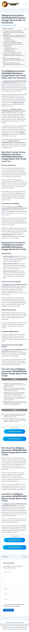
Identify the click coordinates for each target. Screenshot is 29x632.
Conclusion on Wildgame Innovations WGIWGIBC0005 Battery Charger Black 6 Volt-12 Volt (14, 64)
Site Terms (12, 625)
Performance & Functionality (11, 48)
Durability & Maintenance (11, 51)
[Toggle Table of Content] (24, 29)
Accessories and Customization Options (13, 52)
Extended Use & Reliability (10, 41)
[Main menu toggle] (26, 4)
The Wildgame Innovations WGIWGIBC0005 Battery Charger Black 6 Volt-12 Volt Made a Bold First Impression (13, 32)
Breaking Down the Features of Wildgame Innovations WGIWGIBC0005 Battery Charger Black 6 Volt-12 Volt (13, 44)
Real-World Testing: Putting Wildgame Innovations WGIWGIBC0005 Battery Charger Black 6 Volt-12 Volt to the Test (14, 37)
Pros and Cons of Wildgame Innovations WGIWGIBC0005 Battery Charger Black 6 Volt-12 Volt (14, 55)
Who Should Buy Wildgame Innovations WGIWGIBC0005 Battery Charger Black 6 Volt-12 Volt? (14, 60)
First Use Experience (9, 39)
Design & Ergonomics (10, 49)
